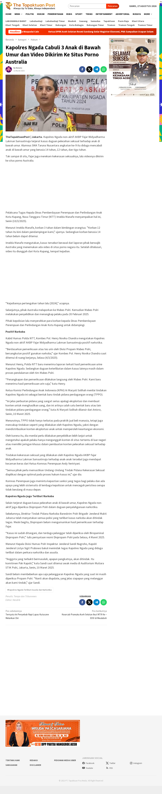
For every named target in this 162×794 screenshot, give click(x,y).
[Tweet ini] (89, 69)
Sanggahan (11, 765)
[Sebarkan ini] (82, 69)
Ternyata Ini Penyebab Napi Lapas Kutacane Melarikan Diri (27, 614)
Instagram (137, 763)
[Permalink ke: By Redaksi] (9, 69)
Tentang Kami (13, 760)
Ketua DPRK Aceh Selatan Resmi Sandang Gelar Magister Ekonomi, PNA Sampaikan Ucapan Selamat (88, 31)
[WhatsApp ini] (103, 69)
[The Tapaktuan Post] (30, 5)
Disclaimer (35, 765)
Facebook (90, 763)
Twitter (112, 763)
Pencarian (113, 6)
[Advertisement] (56, 187)
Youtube (89, 768)
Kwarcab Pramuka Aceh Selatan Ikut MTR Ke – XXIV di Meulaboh (84, 614)
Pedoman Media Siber (65, 760)
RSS (111, 768)
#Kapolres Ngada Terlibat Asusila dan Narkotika (29, 589)
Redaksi (34, 760)
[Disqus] (56, 670)
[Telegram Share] (96, 69)
